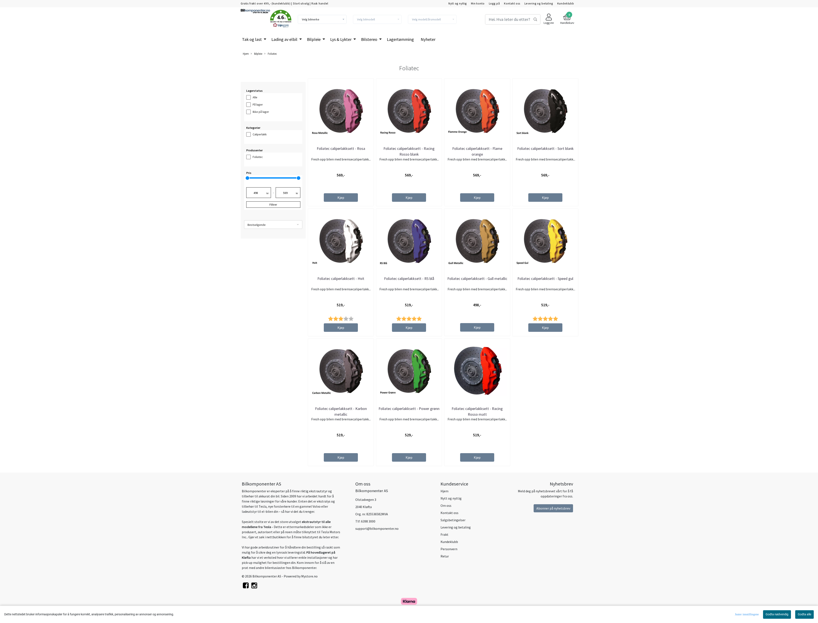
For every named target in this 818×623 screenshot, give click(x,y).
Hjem (246, 53)
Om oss (446, 505)
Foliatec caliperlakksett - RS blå (409, 278)
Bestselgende (257, 225)
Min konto (478, 3)
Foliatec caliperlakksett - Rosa (341, 148)
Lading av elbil (284, 39)
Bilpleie (314, 39)
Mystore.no (309, 576)
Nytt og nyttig (457, 3)
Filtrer (273, 204)
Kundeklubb (565, 3)
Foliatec (272, 53)
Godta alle (804, 614)
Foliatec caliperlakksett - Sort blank (545, 148)
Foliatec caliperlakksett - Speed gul (545, 278)
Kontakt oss (512, 3)
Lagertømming (400, 39)
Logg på (494, 3)
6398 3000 (368, 521)
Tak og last (252, 39)
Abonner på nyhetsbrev (553, 508)
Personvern (449, 549)
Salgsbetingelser (453, 520)
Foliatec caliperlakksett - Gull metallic (477, 278)
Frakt (444, 534)
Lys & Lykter (341, 39)
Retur (445, 556)
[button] (280, 19)
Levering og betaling (538, 3)
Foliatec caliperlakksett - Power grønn (409, 408)
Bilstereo (369, 39)
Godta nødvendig (777, 614)
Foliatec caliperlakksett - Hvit (340, 278)
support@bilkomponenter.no (377, 528)
